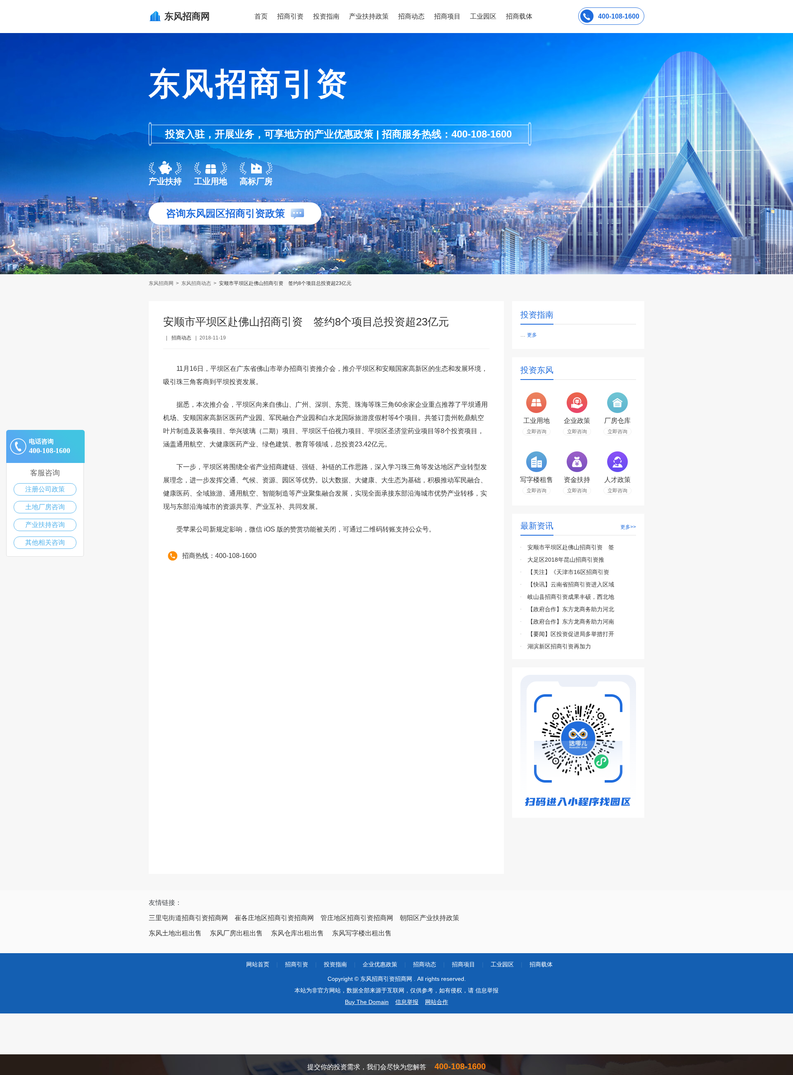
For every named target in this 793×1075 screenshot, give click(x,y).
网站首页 (257, 964)
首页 (261, 16)
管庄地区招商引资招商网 (357, 917)
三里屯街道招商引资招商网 (188, 917)
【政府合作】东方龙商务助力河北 (570, 609)
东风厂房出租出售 (236, 933)
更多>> (628, 527)
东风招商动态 (196, 283)
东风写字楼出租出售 (362, 933)
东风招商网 (162, 283)
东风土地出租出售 (175, 933)
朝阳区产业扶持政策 (429, 917)
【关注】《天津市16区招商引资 (568, 572)
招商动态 (411, 16)
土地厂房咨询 (45, 506)
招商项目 (447, 16)
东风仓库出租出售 (297, 933)
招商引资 (290, 16)
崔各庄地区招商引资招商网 (274, 917)
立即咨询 (536, 431)
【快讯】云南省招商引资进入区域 (570, 584)
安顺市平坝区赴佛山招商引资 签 (570, 547)
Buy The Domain (367, 1002)
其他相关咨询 (45, 542)
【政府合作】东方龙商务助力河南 (570, 621)
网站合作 (436, 1002)
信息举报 (406, 1002)
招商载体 (541, 964)
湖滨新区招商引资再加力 (559, 646)
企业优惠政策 (380, 964)
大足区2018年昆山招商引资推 (565, 559)
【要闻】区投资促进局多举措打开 (570, 634)
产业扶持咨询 (45, 524)
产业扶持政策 (369, 16)
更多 (532, 335)
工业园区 (483, 16)
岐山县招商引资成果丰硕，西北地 (570, 596)
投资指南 (326, 16)
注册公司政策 (45, 489)
